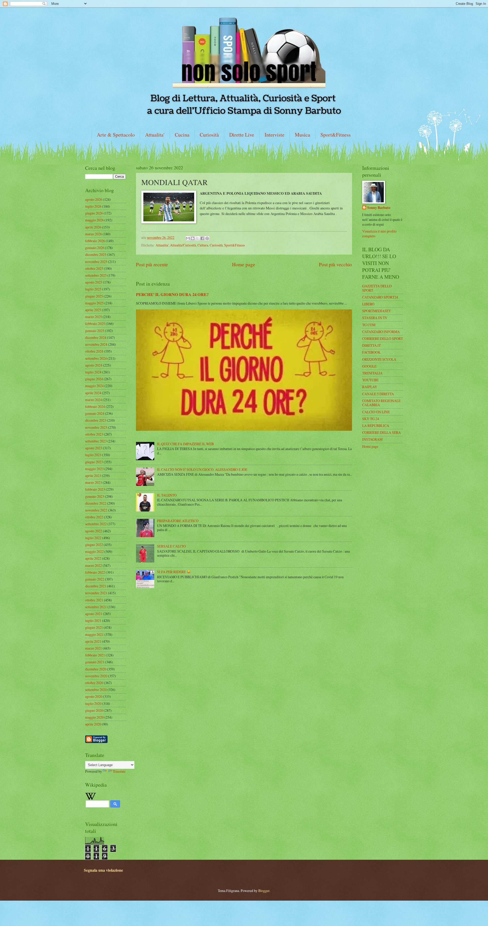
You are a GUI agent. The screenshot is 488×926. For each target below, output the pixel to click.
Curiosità (209, 134)
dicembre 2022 (95, 503)
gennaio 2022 (94, 579)
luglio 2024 (93, 372)
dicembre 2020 (95, 669)
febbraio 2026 (95, 240)
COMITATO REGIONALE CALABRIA (381, 402)
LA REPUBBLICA (375, 425)
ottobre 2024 (94, 351)
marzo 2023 (93, 482)
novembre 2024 (96, 344)
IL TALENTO (167, 495)
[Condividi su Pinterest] (207, 238)
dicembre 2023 (95, 420)
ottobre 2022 (94, 517)
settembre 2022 (96, 523)
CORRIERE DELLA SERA (381, 432)
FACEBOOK (371, 352)
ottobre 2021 (94, 600)
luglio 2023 (93, 454)
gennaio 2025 (94, 330)
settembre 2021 (96, 606)
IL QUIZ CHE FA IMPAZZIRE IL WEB (185, 443)
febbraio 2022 (95, 572)
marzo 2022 (93, 565)
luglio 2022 (93, 537)
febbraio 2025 (95, 323)
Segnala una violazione (103, 870)
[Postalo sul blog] (192, 238)
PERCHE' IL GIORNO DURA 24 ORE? (172, 294)
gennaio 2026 (94, 247)
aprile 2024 (93, 392)
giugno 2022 (94, 544)
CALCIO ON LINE (376, 411)
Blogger (263, 890)
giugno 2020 (94, 710)
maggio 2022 (94, 551)
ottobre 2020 (94, 682)
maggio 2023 (94, 468)
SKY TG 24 (370, 418)
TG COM (368, 324)
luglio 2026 (93, 206)
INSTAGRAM (372, 439)
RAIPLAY (369, 386)
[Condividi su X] (197, 238)
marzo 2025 (93, 316)
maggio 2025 (94, 303)
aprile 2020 (93, 724)
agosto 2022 (93, 530)
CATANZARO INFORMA (381, 331)
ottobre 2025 (94, 268)
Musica (302, 134)
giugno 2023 (94, 461)
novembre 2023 (96, 427)
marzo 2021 (93, 648)
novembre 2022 (96, 510)
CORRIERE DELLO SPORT (382, 338)
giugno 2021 (94, 627)
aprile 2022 (93, 558)
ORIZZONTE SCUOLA (379, 359)
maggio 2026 (94, 220)
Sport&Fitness (336, 134)
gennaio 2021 (94, 661)
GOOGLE (369, 366)
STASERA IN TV (374, 317)
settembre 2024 (96, 358)
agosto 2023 (93, 447)
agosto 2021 (93, 613)
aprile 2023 (93, 475)
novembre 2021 (96, 592)
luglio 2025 (93, 289)
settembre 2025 (96, 275)
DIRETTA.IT (371, 345)
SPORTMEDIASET (376, 310)
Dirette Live (241, 134)
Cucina (182, 134)
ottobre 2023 (94, 434)
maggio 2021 (94, 634)
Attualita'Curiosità (183, 245)
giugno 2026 (94, 213)
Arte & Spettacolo (116, 134)
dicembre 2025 (95, 254)
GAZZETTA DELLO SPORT (377, 288)
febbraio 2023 (95, 489)
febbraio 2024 (95, 406)
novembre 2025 (96, 261)
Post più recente (152, 264)
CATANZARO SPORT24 (380, 297)
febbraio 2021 (95, 655)
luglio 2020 (93, 703)
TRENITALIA (372, 373)
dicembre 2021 (95, 586)
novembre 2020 (96, 675)
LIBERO (368, 304)
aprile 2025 (93, 309)
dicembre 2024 (95, 337)
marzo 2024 (93, 399)
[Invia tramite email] (187, 238)
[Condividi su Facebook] (202, 238)
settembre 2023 (96, 441)
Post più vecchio (335, 264)
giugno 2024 (94, 378)
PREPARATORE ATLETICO (178, 520)
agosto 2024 (93, 365)
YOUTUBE (370, 379)
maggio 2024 (94, 385)
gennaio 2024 (94, 413)
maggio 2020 (94, 717)
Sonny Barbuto (378, 207)
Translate (119, 771)
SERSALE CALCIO (171, 546)
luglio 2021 (93, 620)
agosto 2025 (93, 282)
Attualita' (154, 134)
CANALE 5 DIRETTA (378, 393)
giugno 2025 (94, 296)
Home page (243, 264)
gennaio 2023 (94, 496)
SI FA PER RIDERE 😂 (174, 571)
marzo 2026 (93, 234)
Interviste (274, 134)
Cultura (202, 245)
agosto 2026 (93, 199)
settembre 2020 (96, 689)
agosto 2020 (93, 696)
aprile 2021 (93, 641)
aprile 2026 (93, 227)
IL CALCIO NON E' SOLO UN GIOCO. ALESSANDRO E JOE (202, 469)
